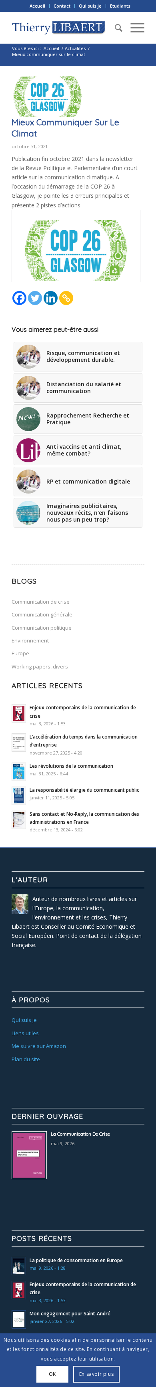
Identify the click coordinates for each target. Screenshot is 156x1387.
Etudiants (120, 6)
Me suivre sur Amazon (39, 1046)
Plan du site (26, 1059)
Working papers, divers (40, 666)
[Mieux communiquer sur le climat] (48, 96)
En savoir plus (96, 1374)
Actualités (75, 48)
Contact (62, 6)
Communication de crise (41, 601)
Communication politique (42, 627)
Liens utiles (25, 1033)
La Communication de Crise (80, 1134)
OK (52, 1374)
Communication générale (42, 614)
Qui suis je (90, 6)
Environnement (30, 640)
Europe (20, 653)
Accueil (37, 6)
